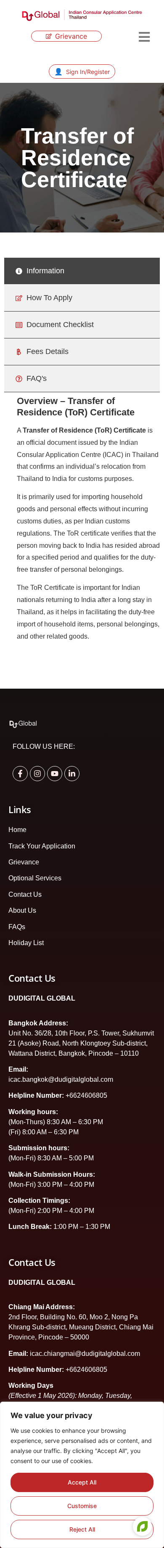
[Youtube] (54, 773)
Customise (82, 1505)
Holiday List (26, 942)
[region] (82, 1475)
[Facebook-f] (20, 773)
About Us (22, 910)
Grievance (23, 862)
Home (17, 829)
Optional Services (34, 878)
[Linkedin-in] (71, 773)
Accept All (82, 1482)
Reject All (82, 1529)
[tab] (82, 271)
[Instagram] (37, 773)
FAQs (16, 926)
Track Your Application (41, 846)
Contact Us (25, 894)
